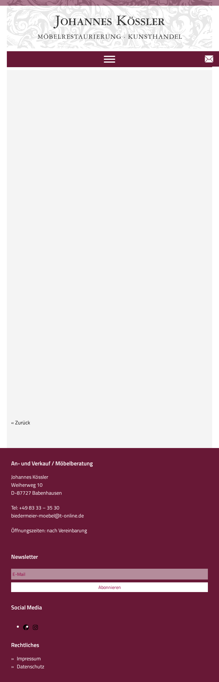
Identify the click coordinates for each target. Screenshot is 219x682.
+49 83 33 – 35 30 (39, 507)
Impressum (29, 658)
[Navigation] (109, 59)
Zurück (22, 422)
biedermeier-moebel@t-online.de (47, 515)
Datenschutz (30, 666)
